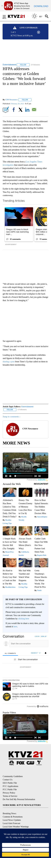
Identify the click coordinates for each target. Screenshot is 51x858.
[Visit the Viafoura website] (42, 706)
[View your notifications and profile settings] (45, 653)
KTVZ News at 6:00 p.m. (22, 35)
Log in (37, 636)
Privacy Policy (9, 793)
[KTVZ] (18, 16)
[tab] (10, 653)
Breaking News (9, 813)
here (15, 626)
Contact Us (7, 779)
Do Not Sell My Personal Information (19, 799)
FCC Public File (10, 789)
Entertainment (27, 407)
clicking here (23, 618)
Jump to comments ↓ (11, 416)
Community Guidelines (13, 776)
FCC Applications (10, 786)
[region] (25, 672)
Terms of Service (10, 796)
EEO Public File (10, 783)
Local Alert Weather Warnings (16, 826)
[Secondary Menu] (6, 16)
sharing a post (9, 361)
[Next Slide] (46, 223)
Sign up (43, 636)
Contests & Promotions (13, 817)
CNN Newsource (11, 100)
